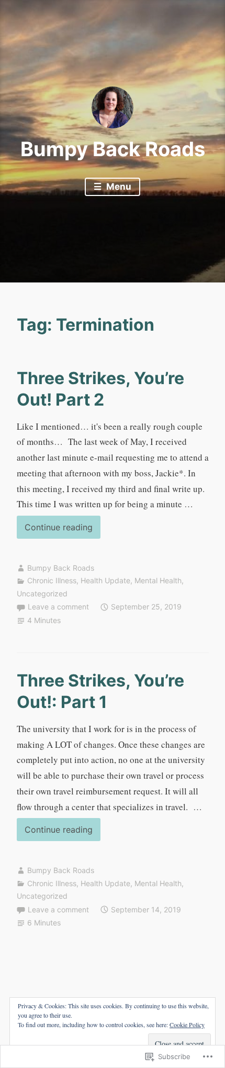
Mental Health (158, 580)
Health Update (105, 580)
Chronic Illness (51, 580)
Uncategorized (42, 593)
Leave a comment (58, 606)
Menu (117, 186)
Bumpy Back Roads (112, 149)
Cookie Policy (187, 1024)
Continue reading (55, 530)
